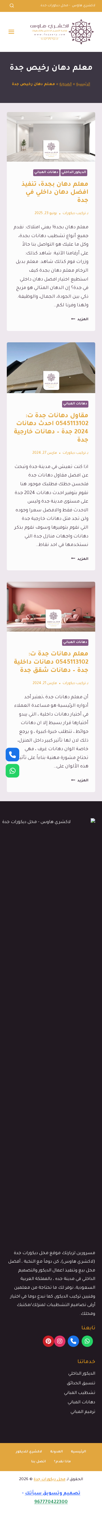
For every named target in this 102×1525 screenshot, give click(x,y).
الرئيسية (83, 84)
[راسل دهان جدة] (12, 770)
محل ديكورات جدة (49, 1479)
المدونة (66, 84)
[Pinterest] (48, 1341)
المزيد (79, 320)
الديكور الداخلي (73, 172)
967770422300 (51, 1502)
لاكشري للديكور (29, 1452)
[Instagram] (59, 1341)
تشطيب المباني (79, 1393)
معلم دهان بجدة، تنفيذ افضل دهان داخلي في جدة (55, 193)
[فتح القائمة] (11, 32)
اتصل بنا (38, 1462)
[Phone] (73, 1341)
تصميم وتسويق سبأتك (52, 1493)
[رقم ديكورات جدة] (12, 754)
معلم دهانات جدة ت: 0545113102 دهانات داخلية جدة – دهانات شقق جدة (51, 662)
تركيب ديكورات (74, 214)
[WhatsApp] (87, 1341)
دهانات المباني (46, 172)
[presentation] (51, 137)
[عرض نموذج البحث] (11, 6)
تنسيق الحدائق (81, 1383)
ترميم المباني (83, 1412)
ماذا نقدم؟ (62, 1462)
